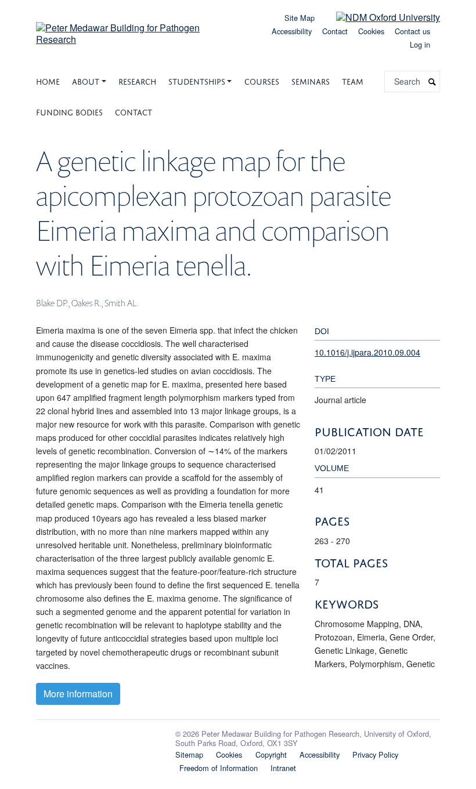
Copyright (271, 754)
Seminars (310, 80)
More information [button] (78, 693)
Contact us (412, 31)
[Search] (432, 81)
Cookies (371, 31)
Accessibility (292, 31)
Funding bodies (69, 111)
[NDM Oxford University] (379, 16)
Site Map (299, 17)
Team (352, 80)
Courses (261, 80)
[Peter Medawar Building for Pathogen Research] (133, 29)
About (85, 80)
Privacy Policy (375, 754)
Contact (335, 31)
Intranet (283, 767)
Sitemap (189, 754)
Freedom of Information (218, 767)
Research (137, 80)
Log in (420, 44)
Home (48, 80)
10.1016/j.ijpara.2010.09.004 (367, 352)
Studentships (196, 80)
